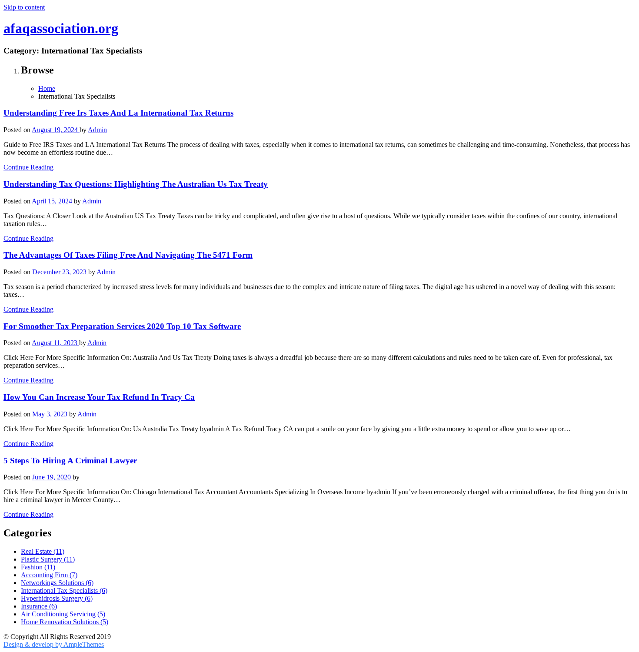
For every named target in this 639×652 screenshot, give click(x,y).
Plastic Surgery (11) (48, 559)
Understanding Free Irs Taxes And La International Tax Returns (118, 112)
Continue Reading (28, 167)
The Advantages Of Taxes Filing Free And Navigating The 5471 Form (128, 254)
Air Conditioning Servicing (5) (63, 614)
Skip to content (24, 7)
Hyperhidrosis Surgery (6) (57, 598)
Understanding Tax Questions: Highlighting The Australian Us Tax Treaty (135, 184)
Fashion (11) (38, 567)
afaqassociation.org (60, 28)
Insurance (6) (39, 606)
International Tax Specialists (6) (64, 590)
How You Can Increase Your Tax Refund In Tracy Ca (99, 397)
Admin (97, 129)
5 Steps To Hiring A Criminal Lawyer (70, 460)
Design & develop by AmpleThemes (53, 644)
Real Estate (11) (42, 551)
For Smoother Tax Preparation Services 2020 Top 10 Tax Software (122, 326)
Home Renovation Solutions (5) (64, 621)
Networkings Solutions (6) (57, 582)
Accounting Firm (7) (49, 575)
